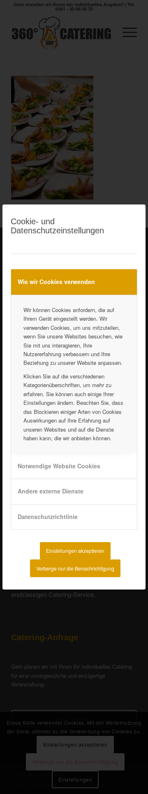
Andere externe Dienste (50, 491)
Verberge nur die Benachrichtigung (75, 568)
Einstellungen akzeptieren (75, 550)
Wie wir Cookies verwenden (56, 281)
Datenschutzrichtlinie (48, 516)
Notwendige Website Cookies (59, 466)
